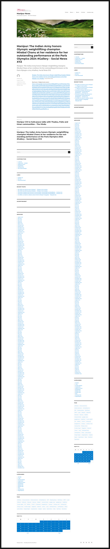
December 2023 (21, 260)
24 (58, 528)
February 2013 (20, 434)
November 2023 (21, 261)
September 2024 (21, 248)
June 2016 (20, 380)
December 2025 (21, 227)
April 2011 (20, 463)
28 (35, 530)
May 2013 (20, 430)
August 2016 (20, 378)
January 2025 (20, 242)
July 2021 (19, 298)
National (39, 506)
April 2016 (20, 383)
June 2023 (20, 268)
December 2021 (21, 292)
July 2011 (19, 459)
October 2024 (20, 246)
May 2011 (20, 462)
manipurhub (63, 504)
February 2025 (21, 241)
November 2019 (21, 325)
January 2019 (20, 339)
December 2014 (21, 404)
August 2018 (20, 345)
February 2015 (21, 402)
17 (58, 526)
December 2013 (21, 420)
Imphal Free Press (21, 164)
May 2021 (20, 301)
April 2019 (20, 335)
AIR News (19, 499)
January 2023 (20, 274)
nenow (43, 506)
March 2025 (20, 239)
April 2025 (20, 238)
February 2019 (21, 337)
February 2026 (21, 225)
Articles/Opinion (42, 499)
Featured (29, 502)
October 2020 (20, 311)
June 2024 (20, 252)
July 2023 (20, 266)
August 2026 (20, 217)
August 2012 (20, 442)
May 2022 (20, 285)
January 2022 (20, 290)
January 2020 (20, 323)
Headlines (65, 502)
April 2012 (20, 447)
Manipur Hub (20, 485)
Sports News (49, 508)
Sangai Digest (27, 508)
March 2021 (20, 304)
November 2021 (21, 293)
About (77, 12)
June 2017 (20, 364)
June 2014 (20, 412)
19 (20, 528)
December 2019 (21, 324)
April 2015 (20, 399)
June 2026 (20, 219)
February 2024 (21, 257)
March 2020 (20, 320)
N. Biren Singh (27, 506)
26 (20, 530)
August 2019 (20, 329)
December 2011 (21, 453)
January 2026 (20, 226)
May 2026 (20, 221)
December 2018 (21, 340)
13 (28, 526)
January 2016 (20, 387)
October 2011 (20, 455)
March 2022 (20, 288)
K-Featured (38, 504)
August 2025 (20, 233)
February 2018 (21, 353)
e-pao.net (20, 161)
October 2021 (20, 294)
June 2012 (20, 445)
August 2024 (20, 249)
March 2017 (20, 368)
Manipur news (20, 85)
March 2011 (20, 465)
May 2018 (20, 349)
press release (20, 508)
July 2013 (19, 427)
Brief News (60, 499)
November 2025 (21, 229)
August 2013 (20, 426)
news (47, 506)
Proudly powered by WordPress (30, 542)
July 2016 (20, 379)
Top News (59, 508)
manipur (24, 83)
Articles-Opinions (34, 499)
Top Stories (64, 508)
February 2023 (21, 273)
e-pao (68, 499)
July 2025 (20, 234)
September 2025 (21, 231)
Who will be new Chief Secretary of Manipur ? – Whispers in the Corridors (33, 189)
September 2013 (21, 425)
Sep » (60, 533)
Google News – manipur (23, 163)
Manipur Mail (20, 486)
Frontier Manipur (21, 479)
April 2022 (20, 286)
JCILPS (33, 504)
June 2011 (20, 461)
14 (35, 526)
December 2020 (21, 308)
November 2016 (21, 374)
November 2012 (21, 438)
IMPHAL (28, 504)
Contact (83, 12)
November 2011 (21, 454)
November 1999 (21, 467)
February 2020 (21, 321)
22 (43, 528)
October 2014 (20, 407)
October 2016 (20, 375)
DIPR (64, 499)
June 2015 (20, 396)
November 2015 (21, 390)
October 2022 (20, 278)
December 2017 (21, 356)
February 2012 (21, 450)
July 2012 (19, 443)
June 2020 (20, 316)
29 (43, 530)
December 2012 (21, 437)
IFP (25, 504)
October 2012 (20, 439)
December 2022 (21, 276)
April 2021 (20, 302)
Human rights (20, 504)
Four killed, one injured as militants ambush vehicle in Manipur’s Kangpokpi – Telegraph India (37, 194)
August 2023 (20, 265)
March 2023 (20, 272)
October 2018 (20, 343)
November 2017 (21, 357)
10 (58, 523)
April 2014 (20, 415)
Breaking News (53, 499)
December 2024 (21, 243)
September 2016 (21, 376)
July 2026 (20, 218)
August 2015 (20, 394)
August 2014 (20, 410)
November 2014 (21, 406)
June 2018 (20, 348)
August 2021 (20, 297)
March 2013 (20, 433)
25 (66, 528)
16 (51, 526)
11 (66, 523)
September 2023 (21, 264)
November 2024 (21, 245)
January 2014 (20, 419)
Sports (44, 508)
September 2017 (21, 360)
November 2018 (21, 341)
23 (51, 528)
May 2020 (20, 317)
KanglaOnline (20, 165)
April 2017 (20, 367)
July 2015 (19, 395)
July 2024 (20, 250)
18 (66, 526)
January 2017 (20, 371)
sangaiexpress (34, 508)
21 (35, 528)
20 (28, 528)
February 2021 (21, 305)
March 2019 (20, 336)
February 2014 (21, 418)
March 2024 (20, 256)
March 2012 (20, 449)
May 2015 (20, 398)
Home (66, 12)
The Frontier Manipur (22, 168)
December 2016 (21, 372)
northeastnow (60, 506)
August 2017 (20, 361)
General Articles (45, 502)
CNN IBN (19, 477)
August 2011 (20, 458)
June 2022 (20, 284)
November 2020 (21, 309)
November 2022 (21, 277)
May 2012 (20, 446)
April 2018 (20, 351)
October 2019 (20, 327)
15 (43, 526)
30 (51, 530)
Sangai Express (21, 490)
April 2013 (20, 431)
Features (34, 502)
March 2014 (20, 416)
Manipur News (23, 13)
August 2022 (20, 281)
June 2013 (20, 429)
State (54, 508)
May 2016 (20, 382)
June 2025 (20, 235)
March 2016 (20, 384)
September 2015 (21, 392)
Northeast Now (21, 167)
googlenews (19, 78)
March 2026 (20, 223)
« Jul (27, 533)
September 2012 (21, 441)
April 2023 (20, 270)
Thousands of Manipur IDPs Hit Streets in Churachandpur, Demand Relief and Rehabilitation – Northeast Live (40, 192)
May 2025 (20, 237)
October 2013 (20, 423)
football (38, 502)
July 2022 (20, 282)
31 (58, 530)
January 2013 (20, 435)
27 (28, 530)
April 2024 (20, 254)
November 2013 (21, 422)
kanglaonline (44, 504)
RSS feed (19, 179)
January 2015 (20, 403)
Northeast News (53, 506)
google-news (52, 502)
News (71, 12)
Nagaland (34, 506)
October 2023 (20, 262)
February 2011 (20, 466)
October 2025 (20, 230)
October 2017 (20, 359)
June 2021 (20, 300)
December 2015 (21, 388)
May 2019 (20, 333)
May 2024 (20, 253)
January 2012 (20, 451)
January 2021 (20, 307)
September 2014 (21, 408)
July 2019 (20, 331)
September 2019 (21, 328)
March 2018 (20, 352)
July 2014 (19, 411)
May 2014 (20, 414)
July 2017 (19, 363)
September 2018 (21, 344)
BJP (48, 499)
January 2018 (20, 355)
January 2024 (20, 258)
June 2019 (20, 332)
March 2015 (20, 400)
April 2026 (20, 222)
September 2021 (21, 296)
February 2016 (21, 386)
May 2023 (20, 269)
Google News (19, 81)
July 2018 (19, 347)
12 (20, 526)
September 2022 (21, 280)
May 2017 (20, 366)
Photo (66, 506)
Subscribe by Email (21, 180)
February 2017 (21, 370)
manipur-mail (57, 504)
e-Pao (19, 478)
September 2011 (21, 457)
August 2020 (20, 313)
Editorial (19, 502)
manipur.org (90, 12)
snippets (40, 508)
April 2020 (20, 319)
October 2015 (20, 391)
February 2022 (21, 289)
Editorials (24, 502)
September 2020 (21, 312)
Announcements (25, 499)
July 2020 (20, 315)
